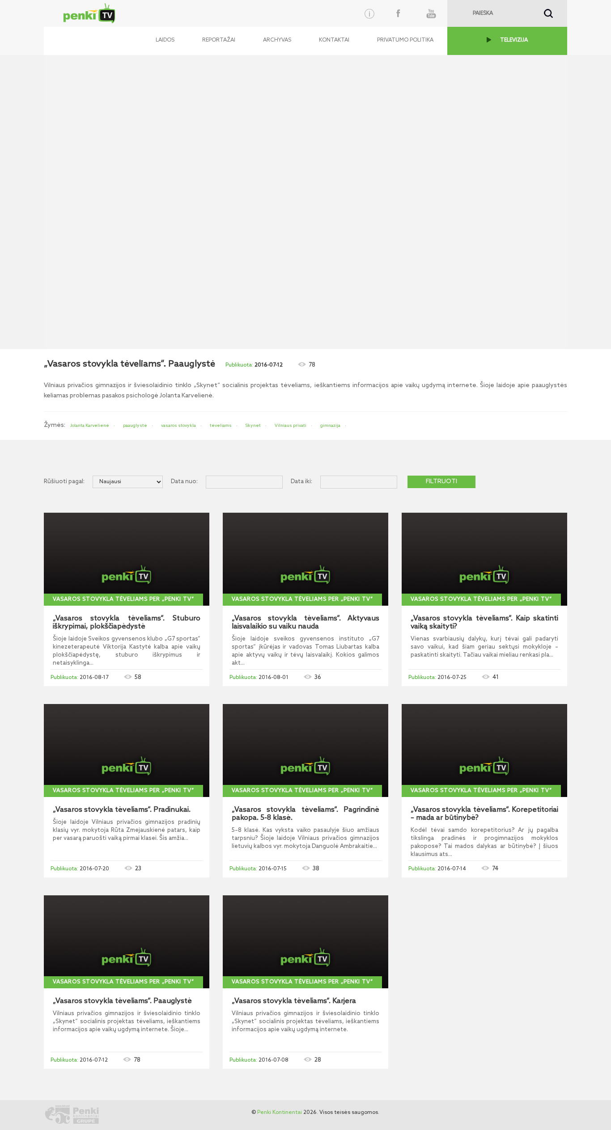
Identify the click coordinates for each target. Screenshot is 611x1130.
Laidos (165, 40)
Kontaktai (334, 40)
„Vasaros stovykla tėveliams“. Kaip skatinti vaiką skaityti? (484, 623)
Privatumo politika (405, 40)
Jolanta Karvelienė (89, 425)
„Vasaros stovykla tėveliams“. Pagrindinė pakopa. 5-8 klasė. (305, 814)
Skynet (253, 425)
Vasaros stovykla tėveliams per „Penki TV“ (123, 599)
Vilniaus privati (290, 425)
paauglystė (135, 425)
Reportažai (218, 40)
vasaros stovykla (178, 425)
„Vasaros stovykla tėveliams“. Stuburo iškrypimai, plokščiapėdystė (126, 623)
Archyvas (277, 40)
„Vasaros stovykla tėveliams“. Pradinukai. (122, 810)
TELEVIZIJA (514, 40)
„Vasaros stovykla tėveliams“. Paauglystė (122, 1001)
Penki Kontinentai (279, 1112)
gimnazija (330, 425)
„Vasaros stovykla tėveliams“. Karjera (294, 1001)
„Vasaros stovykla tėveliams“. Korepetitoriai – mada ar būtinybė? (484, 814)
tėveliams (221, 425)
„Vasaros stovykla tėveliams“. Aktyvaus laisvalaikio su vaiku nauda (305, 623)
